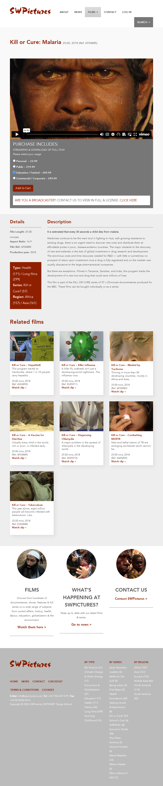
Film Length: (17, 231)
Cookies (48, 689)
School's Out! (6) (118, 720)
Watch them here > (31, 627)
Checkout (55, 681)
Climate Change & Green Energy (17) (93, 676)
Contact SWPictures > (131, 599)
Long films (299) (93, 711)
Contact (110, 12)
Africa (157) (140, 667)
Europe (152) (141, 676)
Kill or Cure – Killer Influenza (78, 365)
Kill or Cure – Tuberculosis (27, 504)
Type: (17, 268)
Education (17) (92, 698)
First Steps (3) (117, 689)
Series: (18, 285)
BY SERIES (115, 662)
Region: (18, 297)
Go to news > (81, 624)
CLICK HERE (128, 200)
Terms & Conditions (24, 689)
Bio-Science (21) (93, 667)
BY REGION (141, 662)
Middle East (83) (143, 681)
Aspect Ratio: (18, 241)
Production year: (20, 252)
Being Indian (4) (118, 685)
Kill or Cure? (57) (118, 716)
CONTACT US (131, 590)
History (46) (90, 707)
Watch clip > (19, 387)
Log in (126, 12)
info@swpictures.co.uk (30, 696)
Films (92, 12)
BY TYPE (89, 662)
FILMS (32, 590)
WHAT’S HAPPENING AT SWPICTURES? (81, 597)
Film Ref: (15, 246)
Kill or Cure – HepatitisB (26, 365)
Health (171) (91, 702)
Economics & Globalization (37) (92, 690)
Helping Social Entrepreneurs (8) (117, 707)
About (64, 12)
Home (14, 681)
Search (142, 22)
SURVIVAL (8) (116, 725)
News (78, 12)
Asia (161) (29, 303)
